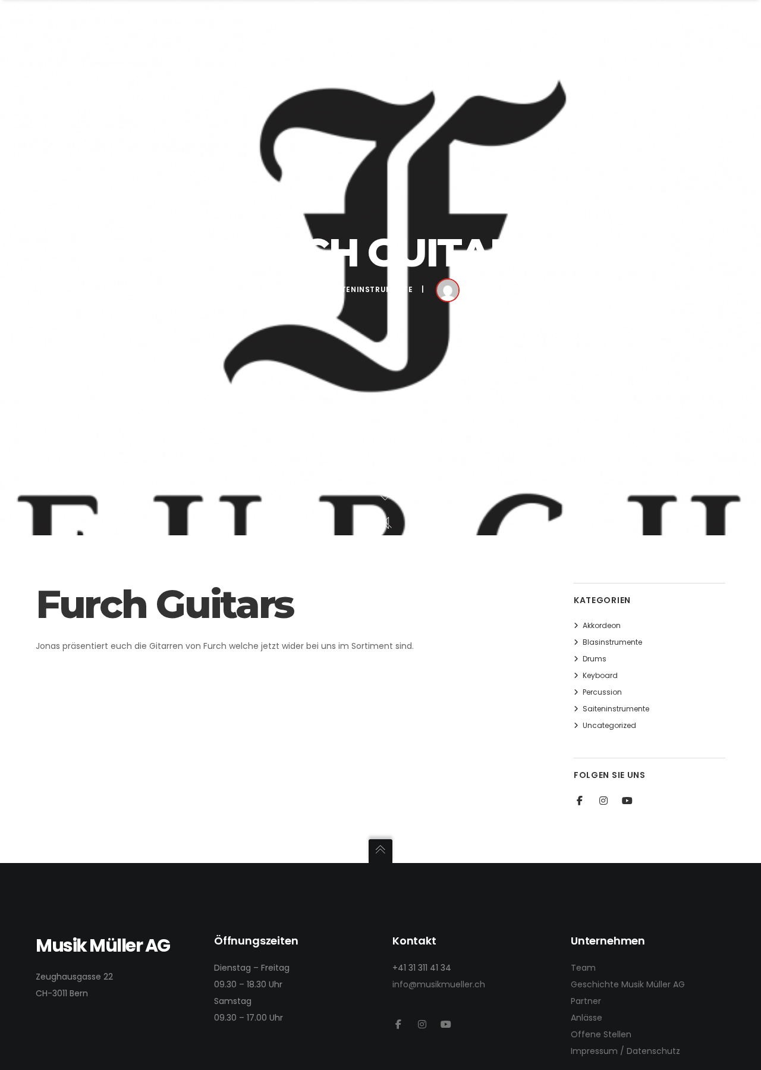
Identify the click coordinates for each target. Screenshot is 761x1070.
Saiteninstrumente (370, 289)
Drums (594, 659)
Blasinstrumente (612, 642)
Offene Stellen (601, 1034)
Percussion (602, 692)
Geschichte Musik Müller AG (628, 984)
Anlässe (586, 1018)
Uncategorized (609, 725)
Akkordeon (602, 625)
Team (583, 968)
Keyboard (600, 675)
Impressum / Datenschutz (625, 1051)
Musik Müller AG (519, 290)
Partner (586, 1001)
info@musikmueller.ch (438, 984)
